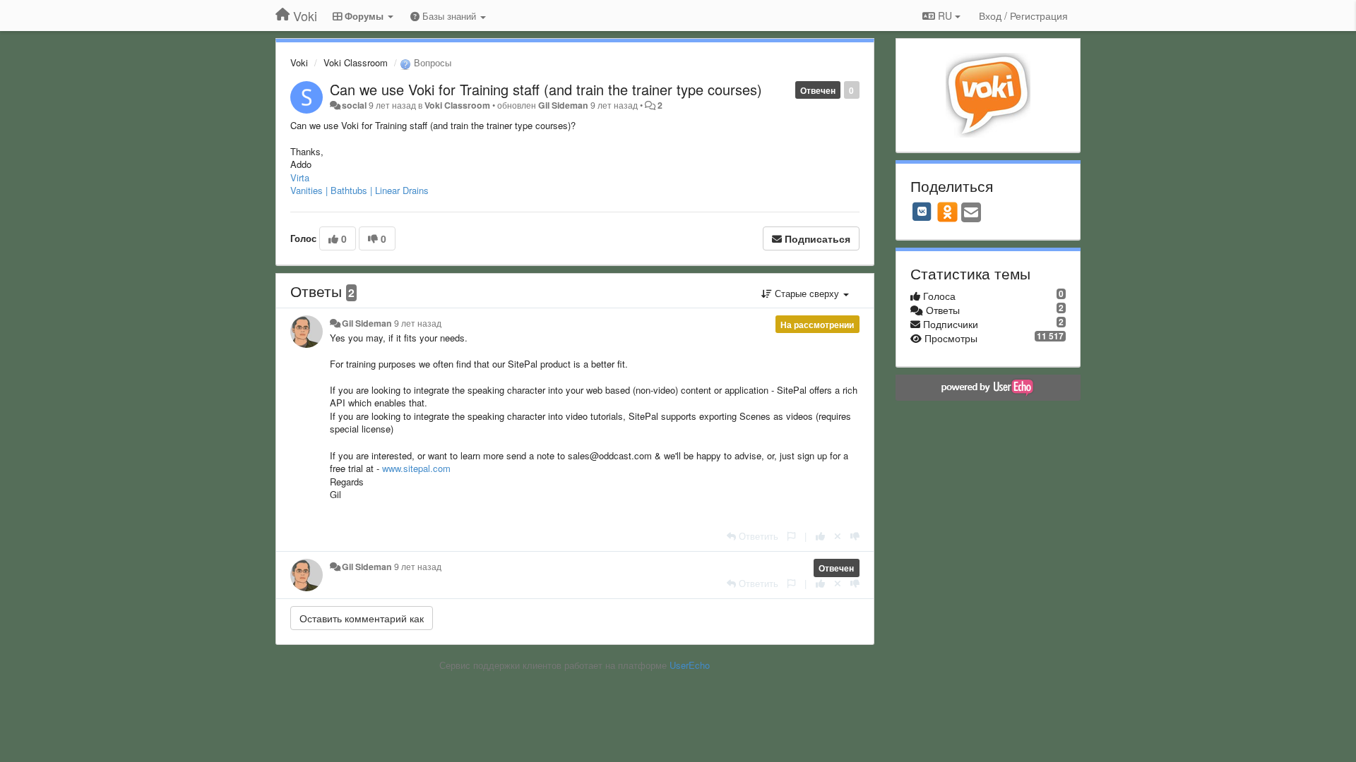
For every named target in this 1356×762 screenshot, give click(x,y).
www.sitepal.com (416, 468)
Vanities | (309, 190)
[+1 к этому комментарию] (820, 536)
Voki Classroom (355, 62)
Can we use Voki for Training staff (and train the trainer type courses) (546, 89)
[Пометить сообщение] (791, 536)
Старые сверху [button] (807, 293)
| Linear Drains (399, 190)
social (354, 105)
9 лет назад (417, 323)
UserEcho (690, 665)
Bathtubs (349, 190)
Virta (299, 177)
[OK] (947, 211)
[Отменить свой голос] (837, 536)
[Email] (971, 213)
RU (945, 15)
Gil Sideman (563, 105)
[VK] (922, 211)
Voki (299, 62)
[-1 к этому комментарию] (855, 536)
